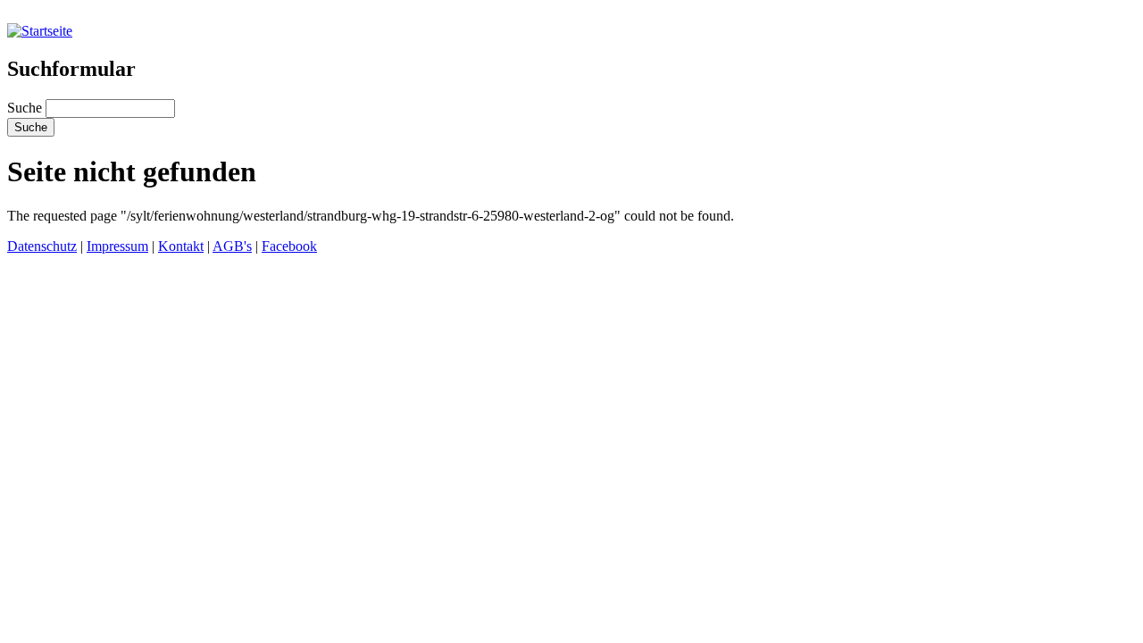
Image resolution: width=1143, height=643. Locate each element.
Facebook (289, 246)
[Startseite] (39, 30)
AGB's (232, 246)
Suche (26, 107)
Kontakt (181, 246)
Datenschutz (42, 246)
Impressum (117, 246)
